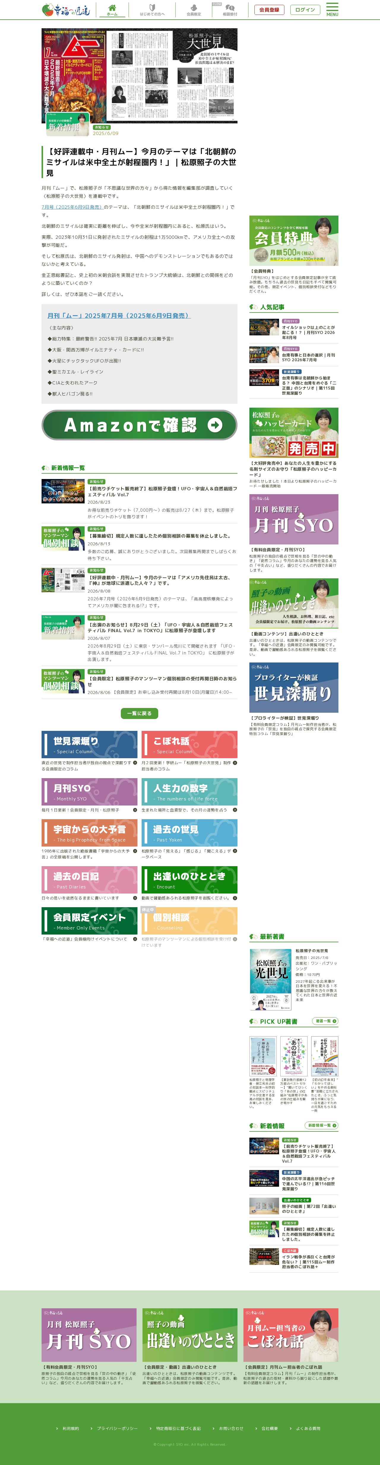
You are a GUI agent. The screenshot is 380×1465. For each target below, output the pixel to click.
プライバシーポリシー (117, 1428)
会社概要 (270, 1428)
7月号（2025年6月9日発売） (73, 207)
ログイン (305, 10)
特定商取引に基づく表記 (178, 1428)
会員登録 (269, 10)
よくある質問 (308, 1428)
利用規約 (71, 1428)
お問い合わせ (231, 1428)
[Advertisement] (293, 117)
